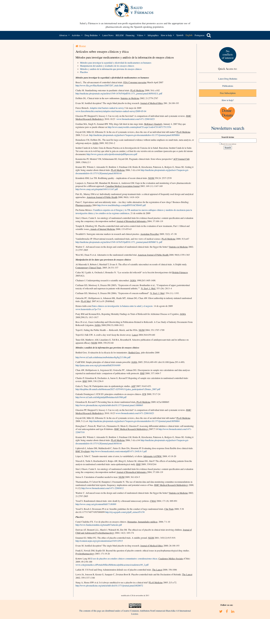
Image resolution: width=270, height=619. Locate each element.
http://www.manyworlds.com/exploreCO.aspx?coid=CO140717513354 (139, 127)
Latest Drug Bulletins (227, 78)
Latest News (107, 35)
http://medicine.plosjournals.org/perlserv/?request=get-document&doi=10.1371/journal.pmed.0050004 (134, 135)
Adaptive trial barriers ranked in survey (107, 107)
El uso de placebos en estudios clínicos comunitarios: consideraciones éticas (123, 558)
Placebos (84, 72)
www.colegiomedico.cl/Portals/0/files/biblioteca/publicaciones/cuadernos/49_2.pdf (112, 564)
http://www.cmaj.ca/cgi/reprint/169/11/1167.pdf (97, 189)
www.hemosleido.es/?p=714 (88, 309)
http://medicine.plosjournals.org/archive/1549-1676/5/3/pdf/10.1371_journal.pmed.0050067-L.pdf (119, 241)
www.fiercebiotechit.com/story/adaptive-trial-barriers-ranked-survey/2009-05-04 (111, 111)
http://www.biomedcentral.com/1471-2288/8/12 (102, 488)
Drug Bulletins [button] (91, 35)
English (189, 35)
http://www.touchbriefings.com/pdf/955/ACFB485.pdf (121, 205)
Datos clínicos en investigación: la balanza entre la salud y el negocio (122, 305)
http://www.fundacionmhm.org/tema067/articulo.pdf (99, 524)
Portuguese (199, 35)
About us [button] (63, 35)
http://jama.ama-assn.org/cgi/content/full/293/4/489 (98, 365)
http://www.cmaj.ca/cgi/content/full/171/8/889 (96, 504)
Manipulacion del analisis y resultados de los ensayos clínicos (107, 65)
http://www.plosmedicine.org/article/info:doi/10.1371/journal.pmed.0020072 (109, 585)
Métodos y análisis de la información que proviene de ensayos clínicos (111, 68)
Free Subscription (228, 93)
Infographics (153, 35)
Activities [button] (76, 35)
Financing (130, 35)
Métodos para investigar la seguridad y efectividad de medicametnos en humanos (115, 62)
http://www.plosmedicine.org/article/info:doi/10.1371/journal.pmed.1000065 (109, 405)
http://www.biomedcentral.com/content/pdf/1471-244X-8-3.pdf (119, 451)
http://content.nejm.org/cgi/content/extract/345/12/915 (99, 540)
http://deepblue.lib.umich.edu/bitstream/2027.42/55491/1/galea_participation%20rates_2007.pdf (118, 389)
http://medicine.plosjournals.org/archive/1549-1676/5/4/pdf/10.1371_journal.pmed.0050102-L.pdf (119, 93)
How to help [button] (166, 35)
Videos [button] (140, 35)
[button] (209, 35)
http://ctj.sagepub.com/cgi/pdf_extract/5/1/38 (125, 511)
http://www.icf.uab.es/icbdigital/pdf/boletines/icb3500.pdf (101, 397)
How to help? (228, 100)
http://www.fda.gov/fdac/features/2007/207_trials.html (99, 85)
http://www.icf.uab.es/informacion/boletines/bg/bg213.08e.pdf (103, 357)
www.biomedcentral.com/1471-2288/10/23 (135, 119)
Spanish (179, 35)
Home (82, 46)
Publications (227, 85)
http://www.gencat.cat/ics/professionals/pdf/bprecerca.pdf (112, 154)
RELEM (119, 35)
